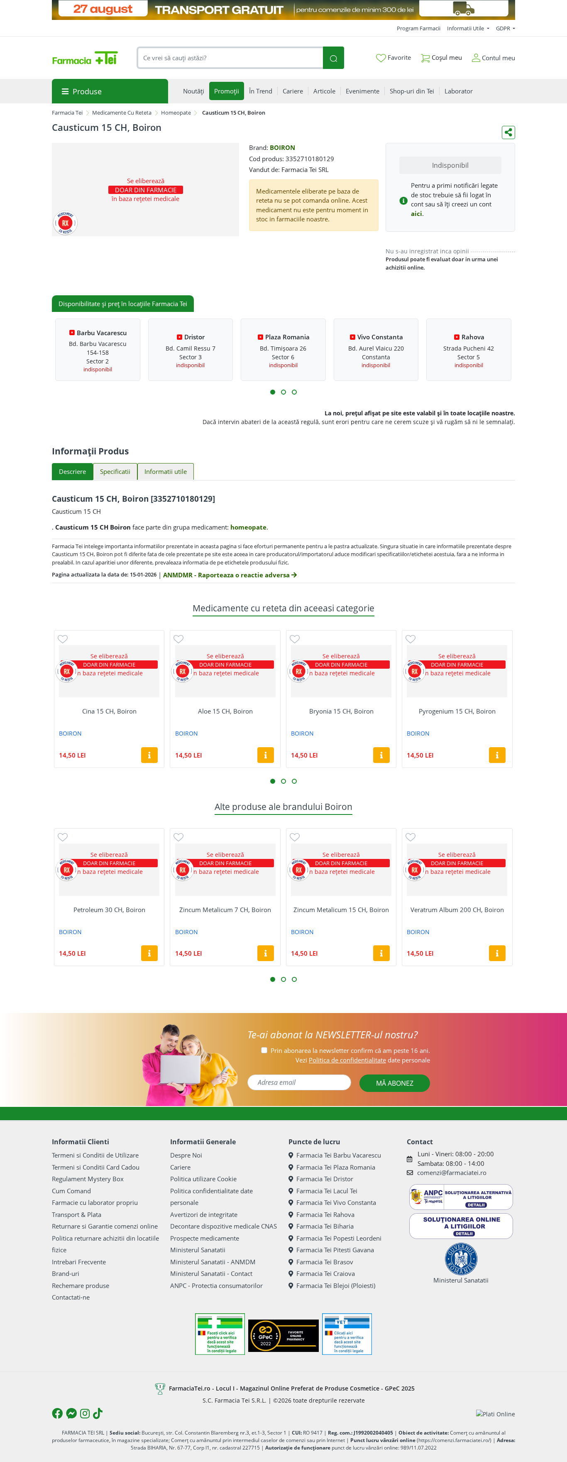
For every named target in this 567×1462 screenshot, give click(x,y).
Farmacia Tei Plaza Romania (335, 1167)
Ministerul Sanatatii (197, 1250)
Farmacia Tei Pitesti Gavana (335, 1250)
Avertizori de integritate (203, 1214)
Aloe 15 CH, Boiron (225, 711)
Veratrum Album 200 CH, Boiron (457, 909)
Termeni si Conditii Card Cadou (95, 1167)
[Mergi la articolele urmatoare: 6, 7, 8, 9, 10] (283, 392)
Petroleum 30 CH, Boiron (109, 909)
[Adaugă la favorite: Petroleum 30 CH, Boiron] (63, 836)
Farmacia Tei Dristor (324, 1179)
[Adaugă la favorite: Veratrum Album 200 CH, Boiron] (410, 836)
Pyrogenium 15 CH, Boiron (457, 711)
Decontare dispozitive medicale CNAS (223, 1226)
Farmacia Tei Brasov (324, 1262)
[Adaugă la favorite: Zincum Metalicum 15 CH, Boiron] (295, 836)
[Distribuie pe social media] (508, 132)
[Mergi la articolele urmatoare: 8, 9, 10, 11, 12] (294, 392)
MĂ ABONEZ (394, 1083)
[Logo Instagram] (85, 1413)
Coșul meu (446, 57)
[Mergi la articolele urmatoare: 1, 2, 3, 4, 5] (272, 392)
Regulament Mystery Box (88, 1179)
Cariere (180, 1167)
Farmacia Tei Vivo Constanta (336, 1202)
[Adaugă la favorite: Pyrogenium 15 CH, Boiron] (410, 638)
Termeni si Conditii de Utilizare (95, 1155)
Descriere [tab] (72, 471)
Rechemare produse (80, 1285)
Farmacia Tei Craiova (325, 1273)
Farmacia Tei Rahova (325, 1214)
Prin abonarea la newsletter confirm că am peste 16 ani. (350, 1050)
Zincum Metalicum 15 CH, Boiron (341, 909)
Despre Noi (186, 1155)
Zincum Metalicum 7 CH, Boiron (225, 909)
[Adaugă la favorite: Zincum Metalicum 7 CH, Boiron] (178, 836)
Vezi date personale (363, 1060)
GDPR (503, 28)
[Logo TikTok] (98, 1413)
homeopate (248, 527)
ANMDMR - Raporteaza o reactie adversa (227, 575)
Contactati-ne (71, 1297)
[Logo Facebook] (57, 1413)
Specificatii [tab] (115, 471)
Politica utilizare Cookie (203, 1179)
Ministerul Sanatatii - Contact (211, 1273)
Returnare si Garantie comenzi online (105, 1226)
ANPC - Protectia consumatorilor (216, 1285)
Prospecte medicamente (204, 1238)
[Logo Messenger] (71, 1413)
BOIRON (282, 147)
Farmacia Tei (67, 112)
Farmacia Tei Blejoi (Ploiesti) (335, 1285)
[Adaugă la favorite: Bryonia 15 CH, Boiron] (295, 638)
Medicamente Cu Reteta (122, 112)
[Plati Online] (495, 1413)
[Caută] (333, 58)
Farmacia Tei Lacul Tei (326, 1191)
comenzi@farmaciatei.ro (451, 1172)
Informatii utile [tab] (165, 471)
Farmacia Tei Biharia (325, 1226)
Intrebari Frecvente (79, 1262)
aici (416, 213)
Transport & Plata (76, 1214)
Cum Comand (71, 1191)
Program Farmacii (418, 28)
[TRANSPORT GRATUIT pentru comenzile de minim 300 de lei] (283, 10)
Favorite (398, 57)
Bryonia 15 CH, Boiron (341, 711)
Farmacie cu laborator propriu (95, 1202)
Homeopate (176, 112)
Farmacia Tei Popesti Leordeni (338, 1238)
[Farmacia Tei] (85, 58)
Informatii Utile (466, 28)
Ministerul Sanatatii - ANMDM (213, 1262)
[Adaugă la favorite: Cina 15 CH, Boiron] (63, 638)
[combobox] (230, 58)
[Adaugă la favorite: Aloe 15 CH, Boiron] (178, 638)
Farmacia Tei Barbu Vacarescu (338, 1155)
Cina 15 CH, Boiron (109, 711)
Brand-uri (65, 1273)
